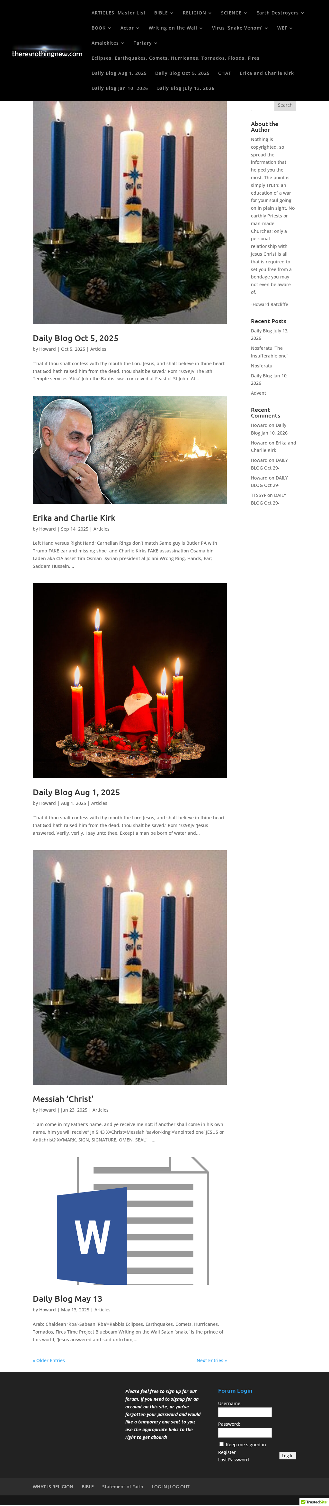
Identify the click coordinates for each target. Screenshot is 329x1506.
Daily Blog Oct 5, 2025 (182, 73)
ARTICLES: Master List (119, 13)
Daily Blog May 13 (67, 1298)
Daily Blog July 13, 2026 (185, 88)
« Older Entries (49, 1360)
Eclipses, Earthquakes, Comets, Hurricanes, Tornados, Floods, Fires (176, 58)
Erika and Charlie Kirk (267, 73)
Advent (258, 393)
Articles (98, 349)
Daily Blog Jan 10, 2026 (120, 88)
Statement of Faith (122, 1487)
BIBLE (161, 13)
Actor (127, 28)
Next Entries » (212, 1360)
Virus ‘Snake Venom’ (237, 28)
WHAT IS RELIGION (53, 1487)
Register (227, 1452)
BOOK (99, 28)
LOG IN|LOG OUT (171, 1487)
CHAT (224, 73)
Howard (47, 349)
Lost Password (233, 1460)
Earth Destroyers (277, 13)
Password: (229, 1424)
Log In (288, 1455)
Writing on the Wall (173, 28)
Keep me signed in (246, 1444)
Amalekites (105, 43)
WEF (282, 28)
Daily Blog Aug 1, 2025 (119, 73)
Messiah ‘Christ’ (63, 1098)
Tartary (143, 43)
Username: (230, 1403)
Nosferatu (261, 366)
